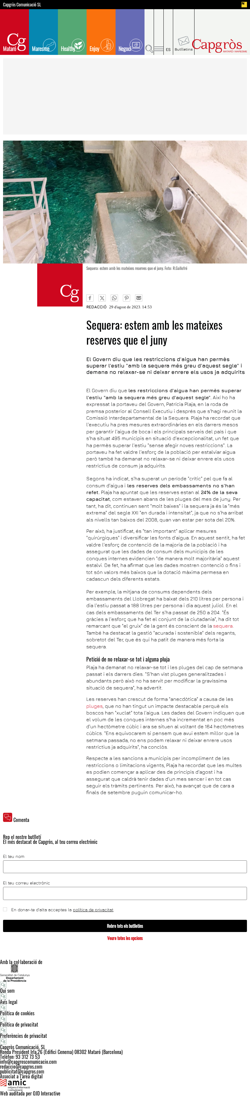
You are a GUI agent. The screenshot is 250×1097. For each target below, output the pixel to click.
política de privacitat (93, 909)
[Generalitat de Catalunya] (125, 973)
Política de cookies (17, 1013)
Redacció (96, 306)
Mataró (9, 48)
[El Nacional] (244, 4)
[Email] (138, 298)
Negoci (125, 48)
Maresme (40, 48)
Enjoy (94, 48)
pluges (94, 706)
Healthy (68, 48)
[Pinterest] (126, 298)
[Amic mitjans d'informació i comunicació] (125, 1085)
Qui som (7, 990)
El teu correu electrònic (26, 882)
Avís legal (8, 1002)
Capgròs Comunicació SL (22, 4)
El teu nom (13, 856)
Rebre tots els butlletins (125, 926)
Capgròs (219, 46)
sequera (222, 626)
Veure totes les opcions (125, 938)
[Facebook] (90, 298)
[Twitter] (102, 298)
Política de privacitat (19, 1024)
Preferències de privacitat (23, 1035)
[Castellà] (168, 32)
